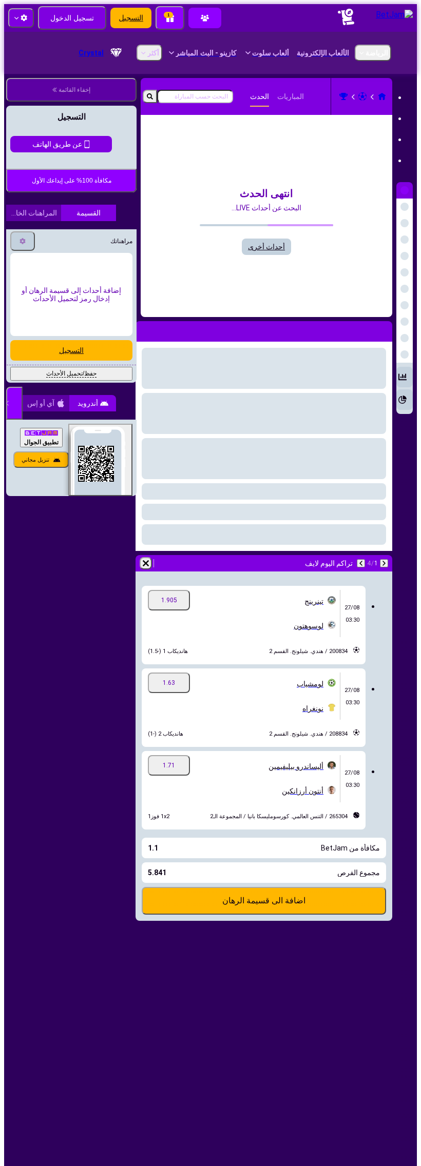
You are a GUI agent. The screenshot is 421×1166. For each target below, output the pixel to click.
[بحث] (150, 96)
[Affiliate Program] (204, 18)
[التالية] (361, 563)
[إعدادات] (22, 327)
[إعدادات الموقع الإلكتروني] (21, 18)
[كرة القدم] (362, 96)
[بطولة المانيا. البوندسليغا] (343, 96)
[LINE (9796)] (382, 96)
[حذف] (146, 563)
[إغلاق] (14, 488)
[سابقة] (384, 563)
